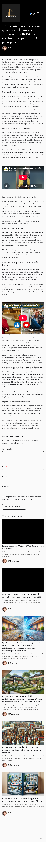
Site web (5, 487)
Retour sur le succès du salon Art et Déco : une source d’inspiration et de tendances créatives (22, 750)
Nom (4, 467)
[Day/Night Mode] (32, 13)
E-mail (5, 477)
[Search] (38, 13)
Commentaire (8, 449)
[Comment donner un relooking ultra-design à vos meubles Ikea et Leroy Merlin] (23, 784)
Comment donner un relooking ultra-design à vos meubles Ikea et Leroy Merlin (22, 799)
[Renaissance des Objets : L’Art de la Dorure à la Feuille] (23, 531)
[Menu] (42, 13)
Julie (9, 47)
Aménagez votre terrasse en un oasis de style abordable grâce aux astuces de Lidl (21, 595)
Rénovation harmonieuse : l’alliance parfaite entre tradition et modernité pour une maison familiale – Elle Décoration (22, 699)
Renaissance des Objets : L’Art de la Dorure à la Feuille (23, 547)
